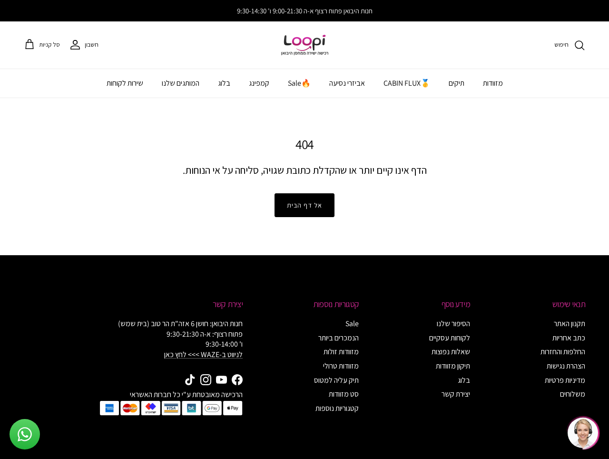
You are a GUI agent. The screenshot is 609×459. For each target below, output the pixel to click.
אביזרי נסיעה (347, 83)
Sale (352, 324)
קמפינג (259, 83)
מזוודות (493, 83)
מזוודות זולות (341, 352)
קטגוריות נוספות (337, 408)
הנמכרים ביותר (338, 338)
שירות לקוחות (125, 83)
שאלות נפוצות (451, 352)
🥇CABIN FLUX (406, 83)
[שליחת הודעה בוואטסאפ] (25, 434)
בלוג (224, 83)
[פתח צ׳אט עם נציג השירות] (582, 432)
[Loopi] (304, 45)
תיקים (456, 83)
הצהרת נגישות (566, 366)
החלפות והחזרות (562, 352)
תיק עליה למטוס (336, 380)
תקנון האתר (569, 324)
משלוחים (572, 394)
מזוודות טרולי (341, 366)
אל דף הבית (304, 205)
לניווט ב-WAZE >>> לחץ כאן (203, 354)
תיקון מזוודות (453, 366)
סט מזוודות (344, 394)
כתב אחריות (568, 338)
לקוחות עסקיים (449, 338)
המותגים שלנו (180, 83)
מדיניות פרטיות (565, 380)
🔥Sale (299, 83)
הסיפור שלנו (453, 324)
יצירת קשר (456, 394)
